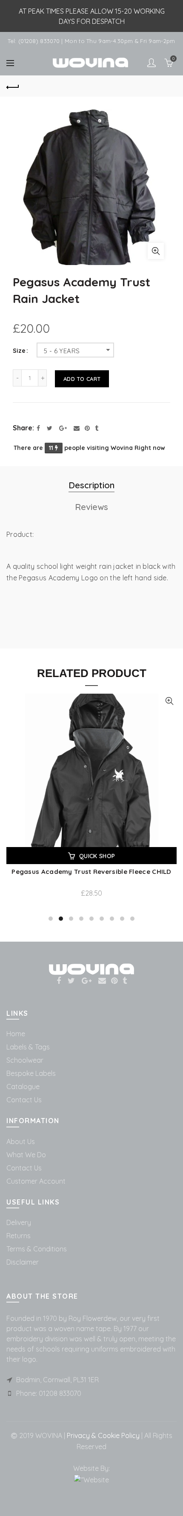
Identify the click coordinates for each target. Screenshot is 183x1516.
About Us (20, 1141)
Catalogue (23, 1086)
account (151, 62)
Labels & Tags (28, 1047)
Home (15, 1033)
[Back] (12, 86)
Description (91, 485)
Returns (18, 1235)
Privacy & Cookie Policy (102, 1435)
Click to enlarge (156, 251)
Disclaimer (22, 1262)
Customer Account (36, 1181)
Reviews (91, 506)
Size (19, 351)
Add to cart (81, 378)
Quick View (169, 701)
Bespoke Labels (31, 1073)
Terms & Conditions (36, 1249)
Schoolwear (24, 1060)
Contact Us (24, 1099)
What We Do (26, 1154)
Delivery (18, 1222)
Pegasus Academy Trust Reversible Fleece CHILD (91, 872)
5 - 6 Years (62, 351)
